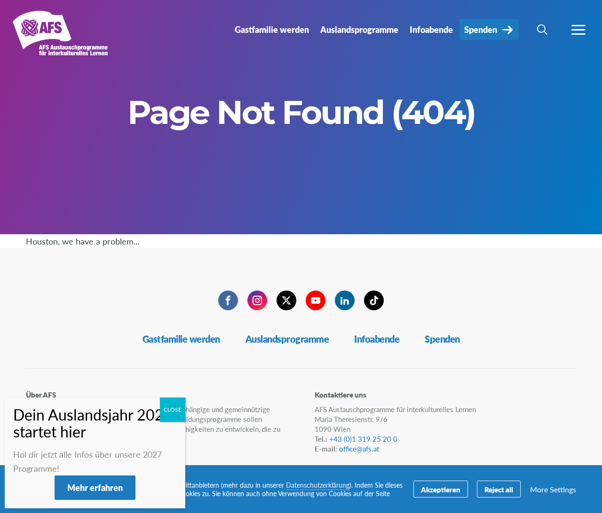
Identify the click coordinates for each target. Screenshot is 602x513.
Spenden (442, 338)
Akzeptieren (440, 489)
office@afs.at (359, 448)
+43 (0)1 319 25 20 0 (363, 439)
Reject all (498, 489)
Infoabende (376, 338)
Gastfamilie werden (181, 338)
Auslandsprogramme (287, 338)
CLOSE (173, 409)
